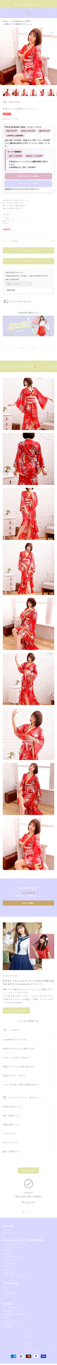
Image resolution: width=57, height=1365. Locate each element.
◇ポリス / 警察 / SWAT (12, 1256)
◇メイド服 (7, 1253)
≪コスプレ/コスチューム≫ (15, 1243)
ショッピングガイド (11, 1307)
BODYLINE (7, 1229)
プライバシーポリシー (12, 1320)
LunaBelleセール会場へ (28, 183)
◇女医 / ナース (9, 1269)
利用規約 (7, 1317)
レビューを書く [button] (28, 903)
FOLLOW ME (28, 1170)
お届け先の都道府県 (12, 279)
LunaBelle (7, 1233)
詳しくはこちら (28, 1202)
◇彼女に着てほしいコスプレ (15, 1276)
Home (5, 21)
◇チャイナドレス (10, 1260)
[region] (28, 1193)
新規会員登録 (8, 1293)
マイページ (7, 1290)
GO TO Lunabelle (16, 1010)
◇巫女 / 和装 (8, 1273)
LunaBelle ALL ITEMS (21, 21)
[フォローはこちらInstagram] (28, 1335)
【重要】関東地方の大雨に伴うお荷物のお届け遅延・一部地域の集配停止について (28, 4)
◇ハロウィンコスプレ (12, 1247)
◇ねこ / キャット (10, 1266)
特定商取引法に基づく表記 (14, 1314)
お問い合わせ (8, 1310)
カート (6, 1296)
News (5, 1287)
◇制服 (6, 1250)
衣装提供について (10, 1323)
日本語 (27, 1344)
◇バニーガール (9, 1263)
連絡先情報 (7, 1327)
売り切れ (28, 261)
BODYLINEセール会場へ (29, 176)
